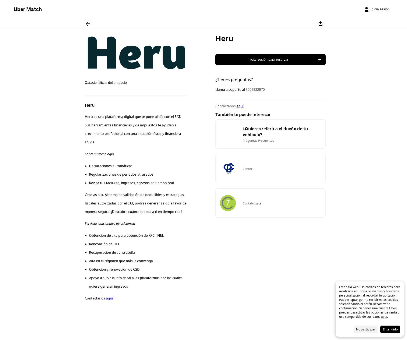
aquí (109, 298)
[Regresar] (88, 24)
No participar (365, 329)
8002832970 (255, 89)
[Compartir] (320, 24)
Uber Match (28, 9)
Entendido (390, 329)
